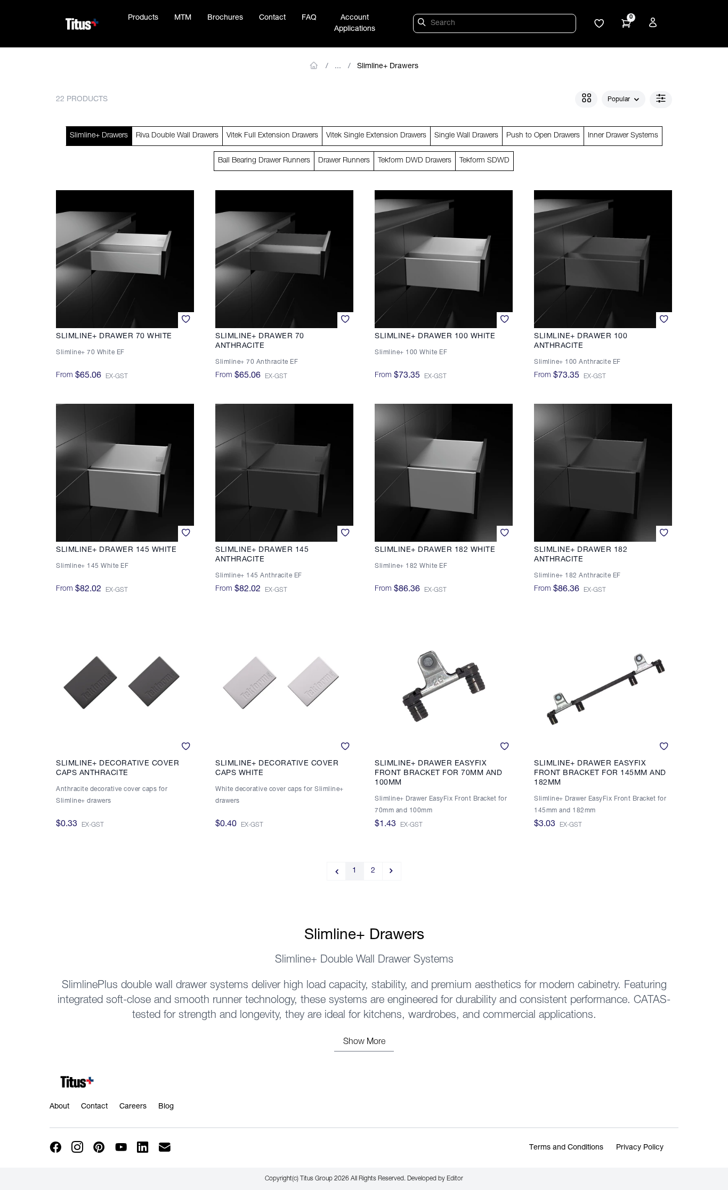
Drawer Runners (344, 161)
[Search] (423, 24)
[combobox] (623, 99)
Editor (455, 1179)
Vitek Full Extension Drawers (272, 136)
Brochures (225, 18)
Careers (133, 1107)
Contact (272, 18)
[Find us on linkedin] (143, 1147)
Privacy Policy (640, 1148)
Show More (364, 1042)
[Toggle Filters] (661, 99)
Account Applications (354, 23)
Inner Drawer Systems (623, 136)
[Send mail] (165, 1147)
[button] (599, 24)
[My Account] (654, 24)
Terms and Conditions (566, 1148)
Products (143, 18)
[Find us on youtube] (121, 1147)
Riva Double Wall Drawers (177, 136)
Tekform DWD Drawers (414, 161)
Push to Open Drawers (543, 136)
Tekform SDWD (484, 161)
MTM (182, 18)
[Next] (392, 871)
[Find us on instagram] (78, 1147)
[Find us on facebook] (56, 1147)
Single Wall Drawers (466, 136)
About (59, 1107)
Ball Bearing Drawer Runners (264, 161)
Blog (166, 1107)
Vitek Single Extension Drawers (376, 136)
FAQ (309, 18)
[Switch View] (586, 99)
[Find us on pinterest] (100, 1147)
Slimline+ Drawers (387, 66)
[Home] (82, 24)
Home (314, 65)
